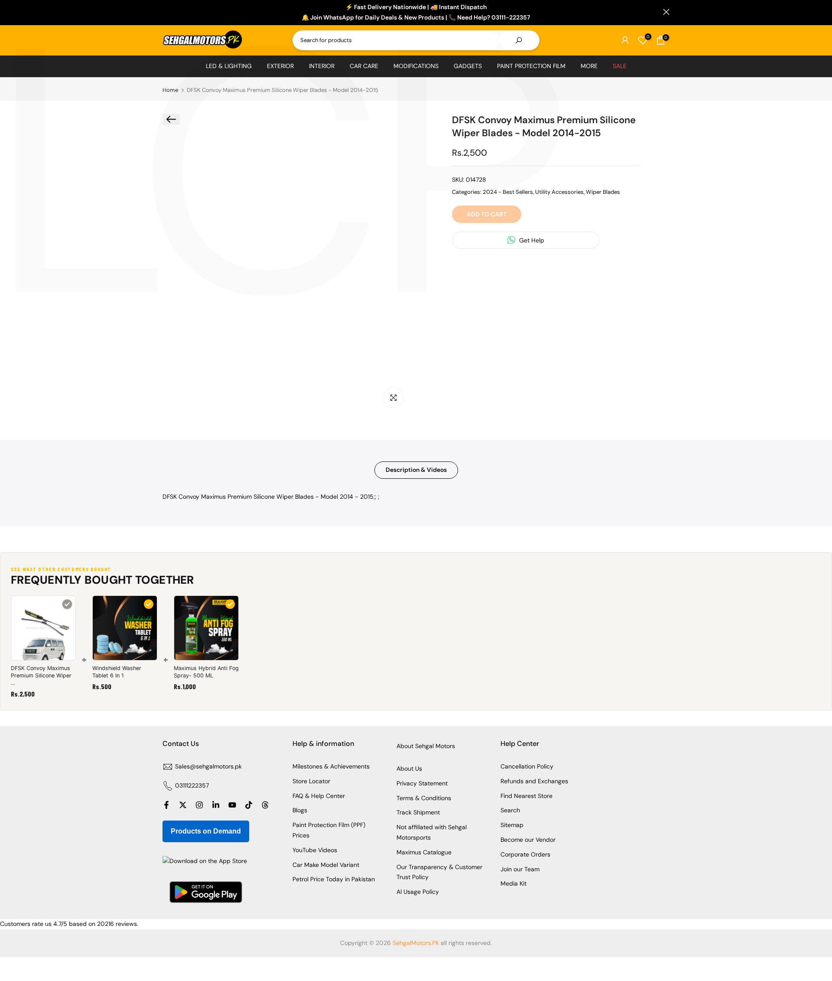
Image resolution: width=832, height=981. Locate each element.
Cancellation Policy (526, 766)
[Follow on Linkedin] (216, 805)
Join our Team (520, 869)
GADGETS (468, 66)
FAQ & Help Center (318, 796)
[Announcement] (416, 12)
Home (170, 90)
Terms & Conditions (423, 798)
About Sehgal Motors (425, 746)
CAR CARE (364, 66)
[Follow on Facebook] (166, 805)
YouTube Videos (314, 850)
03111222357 (192, 785)
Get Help (530, 240)
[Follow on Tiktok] (249, 805)
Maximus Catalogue (424, 852)
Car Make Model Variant (325, 865)
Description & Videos (416, 470)
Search (510, 810)
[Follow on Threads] (265, 805)
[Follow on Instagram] (199, 805)
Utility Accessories (559, 191)
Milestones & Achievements (331, 766)
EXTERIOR (280, 66)
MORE (589, 66)
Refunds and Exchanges (534, 781)
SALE (620, 66)
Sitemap (511, 825)
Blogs (299, 810)
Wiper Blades (603, 191)
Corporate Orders (525, 854)
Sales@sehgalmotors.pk (208, 766)
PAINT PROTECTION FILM (531, 66)
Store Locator (311, 781)
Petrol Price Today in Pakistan (333, 879)
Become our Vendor (528, 840)
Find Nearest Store (526, 796)
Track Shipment (418, 812)
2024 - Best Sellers (508, 191)
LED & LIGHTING (229, 66)
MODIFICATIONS (416, 66)
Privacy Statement (422, 783)
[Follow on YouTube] (232, 805)
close (165, 12)
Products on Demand (206, 831)
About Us (409, 768)
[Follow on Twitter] (183, 805)
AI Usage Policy (417, 892)
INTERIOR (322, 66)
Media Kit (513, 883)
